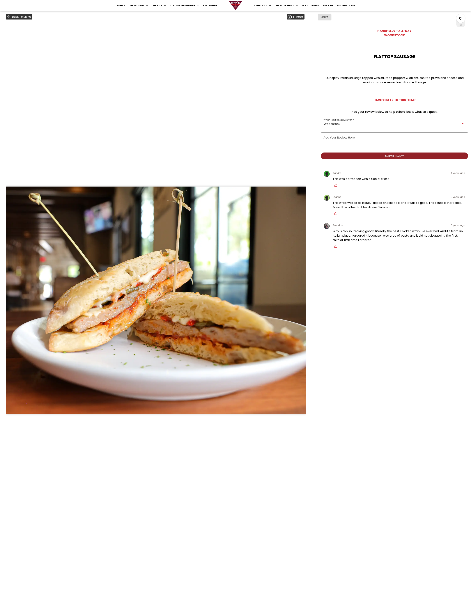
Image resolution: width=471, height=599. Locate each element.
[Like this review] (337, 185)
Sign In (328, 5)
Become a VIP (346, 5)
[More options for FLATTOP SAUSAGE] (460, 18)
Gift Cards (310, 5)
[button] (139, 5)
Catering (210, 5)
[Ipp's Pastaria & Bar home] (235, 5)
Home (121, 5)
